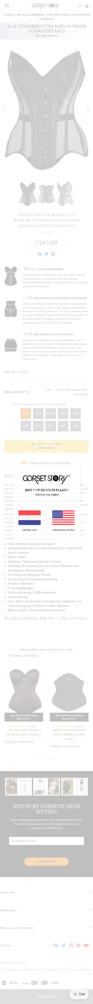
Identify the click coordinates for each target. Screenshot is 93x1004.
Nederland (29, 530)
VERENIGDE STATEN (63, 530)
